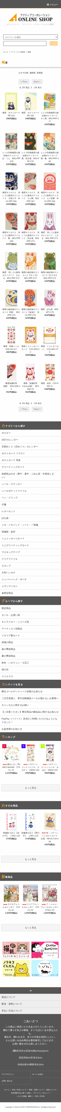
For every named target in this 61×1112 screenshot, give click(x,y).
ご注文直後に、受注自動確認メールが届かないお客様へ (30, 698)
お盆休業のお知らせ (12, 729)
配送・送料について (36, 1090)
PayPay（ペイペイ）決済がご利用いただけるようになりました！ (29, 720)
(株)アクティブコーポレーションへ (30, 1050)
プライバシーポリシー (41, 1093)
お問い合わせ (7, 1081)
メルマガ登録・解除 (24, 1096)
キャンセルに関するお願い (15, 705)
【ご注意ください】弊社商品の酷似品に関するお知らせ (30, 712)
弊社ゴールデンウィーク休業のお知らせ (22, 691)
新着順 (40, 73)
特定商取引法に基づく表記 (21, 1093)
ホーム (5, 52)
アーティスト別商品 (18, 52)
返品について (51, 1090)
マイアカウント (8, 1074)
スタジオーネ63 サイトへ (31, 1064)
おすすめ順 (23, 73)
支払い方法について (19, 1090)
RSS (36, 1096)
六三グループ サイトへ (30, 1057)
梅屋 (29, 52)
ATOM (42, 1096)
